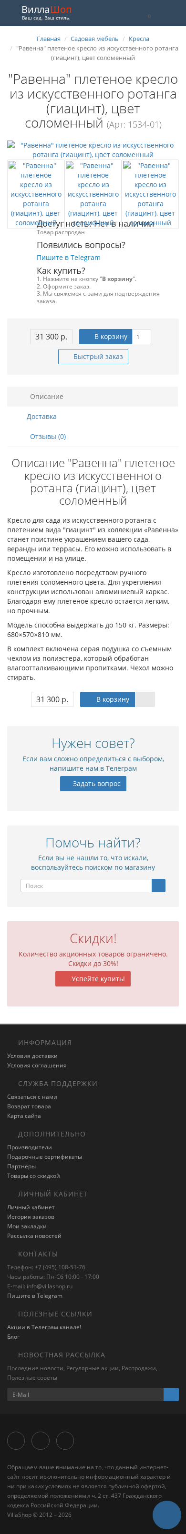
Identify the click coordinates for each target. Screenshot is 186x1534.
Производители (29, 1147)
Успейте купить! (97, 978)
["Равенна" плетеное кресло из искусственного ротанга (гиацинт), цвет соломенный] (93, 149)
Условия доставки (32, 1056)
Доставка (41, 416)
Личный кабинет (31, 1207)
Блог (13, 1337)
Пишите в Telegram (34, 1296)
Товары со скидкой (33, 1176)
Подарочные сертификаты (44, 1157)
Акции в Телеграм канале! (44, 1327)
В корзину (110, 336)
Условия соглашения (37, 1065)
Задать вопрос (96, 783)
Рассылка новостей (34, 1236)
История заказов (30, 1217)
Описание (45, 396)
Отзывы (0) (47, 436)
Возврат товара (29, 1106)
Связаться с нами (32, 1097)
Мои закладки (27, 1226)
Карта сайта (24, 1116)
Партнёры (21, 1166)
